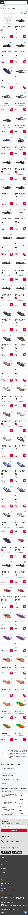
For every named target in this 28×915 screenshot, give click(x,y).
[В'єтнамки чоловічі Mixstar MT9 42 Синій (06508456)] (21, 489)
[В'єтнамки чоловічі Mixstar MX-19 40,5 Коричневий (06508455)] (7, 363)
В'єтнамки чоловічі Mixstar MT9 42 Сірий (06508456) (20, 521)
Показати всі (4, 783)
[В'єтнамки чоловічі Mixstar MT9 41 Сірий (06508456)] (7, 389)
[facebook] (2, 841)
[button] (21, 12)
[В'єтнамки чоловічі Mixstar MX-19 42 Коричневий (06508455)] (21, 338)
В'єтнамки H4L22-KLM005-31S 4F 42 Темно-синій (6, 124)
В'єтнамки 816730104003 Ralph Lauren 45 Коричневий (6, 102)
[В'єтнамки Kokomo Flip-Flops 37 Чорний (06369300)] (21, 187)
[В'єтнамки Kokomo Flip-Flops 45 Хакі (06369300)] (7, 263)
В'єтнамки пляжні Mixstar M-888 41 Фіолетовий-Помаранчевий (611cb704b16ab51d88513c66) (21, 644)
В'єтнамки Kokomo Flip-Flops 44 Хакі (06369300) (20, 269)
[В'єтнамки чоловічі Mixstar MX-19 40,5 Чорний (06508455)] (21, 313)
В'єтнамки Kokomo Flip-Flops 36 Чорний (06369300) (20, 244)
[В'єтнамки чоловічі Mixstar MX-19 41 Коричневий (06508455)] (21, 389)
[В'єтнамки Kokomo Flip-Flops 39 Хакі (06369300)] (7, 565)
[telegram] (12, 841)
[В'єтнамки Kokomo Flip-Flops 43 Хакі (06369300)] (7, 288)
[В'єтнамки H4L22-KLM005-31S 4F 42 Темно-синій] (7, 118)
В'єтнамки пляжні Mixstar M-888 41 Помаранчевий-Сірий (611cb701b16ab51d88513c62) (21, 688)
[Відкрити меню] (2, 2)
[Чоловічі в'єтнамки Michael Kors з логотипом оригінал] (21, 212)
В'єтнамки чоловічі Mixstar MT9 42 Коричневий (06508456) (20, 446)
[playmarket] (17, 852)
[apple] (6, 905)
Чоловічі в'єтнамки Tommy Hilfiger (10, 779)
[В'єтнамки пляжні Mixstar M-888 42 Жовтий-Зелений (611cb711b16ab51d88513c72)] (21, 704)
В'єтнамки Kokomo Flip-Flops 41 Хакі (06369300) (20, 52)
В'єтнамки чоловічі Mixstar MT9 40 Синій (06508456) (20, 471)
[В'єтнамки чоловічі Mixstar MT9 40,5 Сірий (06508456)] (21, 414)
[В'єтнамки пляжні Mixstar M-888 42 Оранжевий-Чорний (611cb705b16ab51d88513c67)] (7, 637)
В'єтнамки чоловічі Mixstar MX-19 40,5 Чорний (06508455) (20, 320)
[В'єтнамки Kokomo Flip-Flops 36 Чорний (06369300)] (21, 238)
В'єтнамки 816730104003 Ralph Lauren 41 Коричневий (20, 124)
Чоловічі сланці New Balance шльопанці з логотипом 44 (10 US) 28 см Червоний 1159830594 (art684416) (6, 597)
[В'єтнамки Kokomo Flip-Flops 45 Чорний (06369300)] (7, 45)
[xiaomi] (2, 905)
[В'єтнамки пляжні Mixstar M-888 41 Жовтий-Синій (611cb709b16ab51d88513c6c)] (7, 660)
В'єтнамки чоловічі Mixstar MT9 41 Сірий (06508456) (6, 395)
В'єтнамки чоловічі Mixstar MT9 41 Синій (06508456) (6, 471)
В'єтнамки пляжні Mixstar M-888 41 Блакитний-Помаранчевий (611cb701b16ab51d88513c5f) (21, 666)
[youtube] (17, 841)
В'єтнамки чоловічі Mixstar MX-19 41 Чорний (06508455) (20, 370)
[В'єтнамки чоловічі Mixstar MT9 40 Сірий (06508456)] (7, 439)
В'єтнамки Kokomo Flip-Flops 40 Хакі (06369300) (20, 295)
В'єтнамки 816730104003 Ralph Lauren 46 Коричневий (20, 77)
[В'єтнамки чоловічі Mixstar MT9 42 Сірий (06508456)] (21, 515)
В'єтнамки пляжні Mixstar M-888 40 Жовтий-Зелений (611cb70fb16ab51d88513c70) (21, 732)
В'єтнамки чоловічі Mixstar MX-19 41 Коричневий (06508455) (20, 395)
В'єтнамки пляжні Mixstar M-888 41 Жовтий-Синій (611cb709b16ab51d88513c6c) (7, 666)
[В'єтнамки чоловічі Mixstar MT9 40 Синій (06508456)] (21, 464)
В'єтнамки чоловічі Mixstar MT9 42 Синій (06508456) (20, 496)
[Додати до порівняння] (11, 17)
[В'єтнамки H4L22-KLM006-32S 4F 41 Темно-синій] (21, 140)
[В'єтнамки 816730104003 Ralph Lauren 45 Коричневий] (7, 96)
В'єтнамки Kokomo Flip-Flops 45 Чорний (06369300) (6, 52)
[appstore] (6, 852)
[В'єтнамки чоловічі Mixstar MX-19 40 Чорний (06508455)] (7, 338)
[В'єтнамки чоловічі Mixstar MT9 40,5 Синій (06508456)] (7, 489)
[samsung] (13, 905)
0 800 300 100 (5, 883)
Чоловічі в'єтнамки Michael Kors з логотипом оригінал (20, 219)
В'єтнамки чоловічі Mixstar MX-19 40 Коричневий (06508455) (6, 421)
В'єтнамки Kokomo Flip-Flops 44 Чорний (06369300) (6, 169)
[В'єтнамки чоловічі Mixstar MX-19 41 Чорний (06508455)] (21, 363)
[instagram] (7, 841)
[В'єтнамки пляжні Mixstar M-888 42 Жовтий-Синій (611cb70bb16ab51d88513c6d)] (7, 704)
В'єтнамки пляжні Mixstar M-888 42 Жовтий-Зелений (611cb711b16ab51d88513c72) (21, 710)
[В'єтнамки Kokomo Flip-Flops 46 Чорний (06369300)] (7, 187)
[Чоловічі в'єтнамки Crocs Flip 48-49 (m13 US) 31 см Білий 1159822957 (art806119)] (7, 20)
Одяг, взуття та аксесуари (9, 5)
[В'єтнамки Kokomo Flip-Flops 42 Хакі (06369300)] (21, 565)
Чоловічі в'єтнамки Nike (8, 775)
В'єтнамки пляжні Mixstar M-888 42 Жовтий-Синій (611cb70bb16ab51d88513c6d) (7, 710)
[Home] (2, 6)
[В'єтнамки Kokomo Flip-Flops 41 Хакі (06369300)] (21, 45)
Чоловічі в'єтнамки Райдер (8, 772)
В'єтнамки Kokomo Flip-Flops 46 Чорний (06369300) (6, 194)
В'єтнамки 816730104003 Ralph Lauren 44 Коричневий (20, 102)
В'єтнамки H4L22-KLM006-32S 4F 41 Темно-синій (20, 147)
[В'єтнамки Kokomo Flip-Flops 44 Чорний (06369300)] (7, 162)
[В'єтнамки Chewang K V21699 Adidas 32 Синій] (7, 140)
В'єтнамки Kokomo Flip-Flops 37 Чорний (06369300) (20, 194)
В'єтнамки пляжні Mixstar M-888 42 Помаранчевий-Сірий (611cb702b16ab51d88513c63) (7, 688)
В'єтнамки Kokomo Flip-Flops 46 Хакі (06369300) (6, 219)
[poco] (21, 905)
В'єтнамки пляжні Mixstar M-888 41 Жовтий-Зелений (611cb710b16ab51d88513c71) (7, 732)
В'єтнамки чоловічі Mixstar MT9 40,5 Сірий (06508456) (20, 421)
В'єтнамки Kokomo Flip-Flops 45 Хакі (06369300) (6, 269)
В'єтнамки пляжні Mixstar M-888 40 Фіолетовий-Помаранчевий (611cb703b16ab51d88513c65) (21, 622)
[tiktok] (21, 841)
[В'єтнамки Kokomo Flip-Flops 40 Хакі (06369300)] (21, 288)
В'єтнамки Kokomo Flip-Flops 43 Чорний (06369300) (20, 169)
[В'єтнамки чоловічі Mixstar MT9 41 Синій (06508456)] (7, 464)
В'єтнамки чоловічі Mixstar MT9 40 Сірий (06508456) (6, 446)
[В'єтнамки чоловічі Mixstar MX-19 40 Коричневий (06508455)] (7, 414)
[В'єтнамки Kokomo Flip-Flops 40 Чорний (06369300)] (21, 20)
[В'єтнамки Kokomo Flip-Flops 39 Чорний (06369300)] (7, 238)
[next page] (16, 745)
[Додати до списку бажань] (11, 20)
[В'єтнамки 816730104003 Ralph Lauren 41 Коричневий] (21, 118)
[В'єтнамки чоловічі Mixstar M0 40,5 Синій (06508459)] (7, 540)
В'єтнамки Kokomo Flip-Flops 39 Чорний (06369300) (6, 244)
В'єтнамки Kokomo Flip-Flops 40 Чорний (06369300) (20, 27)
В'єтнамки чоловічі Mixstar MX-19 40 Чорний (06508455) (6, 345)
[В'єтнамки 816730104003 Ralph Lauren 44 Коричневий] (21, 96)
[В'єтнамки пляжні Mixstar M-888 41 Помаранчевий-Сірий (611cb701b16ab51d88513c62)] (21, 682)
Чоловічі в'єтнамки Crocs (8, 768)
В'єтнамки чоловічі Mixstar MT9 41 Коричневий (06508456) (6, 521)
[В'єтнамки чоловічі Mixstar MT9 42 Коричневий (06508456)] (21, 439)
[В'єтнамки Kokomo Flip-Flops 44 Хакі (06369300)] (21, 263)
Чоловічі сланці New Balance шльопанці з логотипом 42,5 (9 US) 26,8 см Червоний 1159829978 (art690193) (21, 546)
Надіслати (5, 2)
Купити (11, 36)
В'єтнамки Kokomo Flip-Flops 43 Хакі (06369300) (6, 295)
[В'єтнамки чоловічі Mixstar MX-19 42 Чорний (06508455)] (7, 313)
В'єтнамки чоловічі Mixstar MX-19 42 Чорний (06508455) (6, 320)
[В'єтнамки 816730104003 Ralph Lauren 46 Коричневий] (21, 71)
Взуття (18, 5)
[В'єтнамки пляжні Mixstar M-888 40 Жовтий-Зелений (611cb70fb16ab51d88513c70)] (21, 726)
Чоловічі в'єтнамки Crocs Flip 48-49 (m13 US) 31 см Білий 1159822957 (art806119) (6, 27)
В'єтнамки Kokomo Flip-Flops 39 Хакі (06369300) (6, 572)
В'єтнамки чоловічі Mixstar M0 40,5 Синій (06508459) (6, 546)
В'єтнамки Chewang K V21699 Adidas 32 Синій (6, 147)
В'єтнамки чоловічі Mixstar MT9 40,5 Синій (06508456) (6, 496)
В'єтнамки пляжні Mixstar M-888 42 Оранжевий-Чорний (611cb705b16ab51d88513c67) (7, 644)
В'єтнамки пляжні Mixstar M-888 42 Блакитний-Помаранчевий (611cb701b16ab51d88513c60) (7, 622)
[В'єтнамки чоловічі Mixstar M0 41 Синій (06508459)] (7, 71)
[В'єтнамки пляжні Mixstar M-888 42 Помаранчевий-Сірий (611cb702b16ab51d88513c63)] (7, 682)
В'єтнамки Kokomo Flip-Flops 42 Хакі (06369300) (20, 572)
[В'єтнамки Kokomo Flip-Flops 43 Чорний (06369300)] (21, 162)
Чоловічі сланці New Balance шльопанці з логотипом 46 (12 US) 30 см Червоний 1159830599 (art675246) (20, 597)
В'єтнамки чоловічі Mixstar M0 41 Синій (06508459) (6, 77)
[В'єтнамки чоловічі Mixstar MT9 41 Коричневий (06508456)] (7, 515)
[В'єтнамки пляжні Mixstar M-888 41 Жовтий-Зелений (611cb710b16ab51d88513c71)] (7, 726)
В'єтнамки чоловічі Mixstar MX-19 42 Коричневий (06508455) (20, 345)
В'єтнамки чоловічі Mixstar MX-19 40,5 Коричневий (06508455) (6, 370)
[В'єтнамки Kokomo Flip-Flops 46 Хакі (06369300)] (7, 212)
